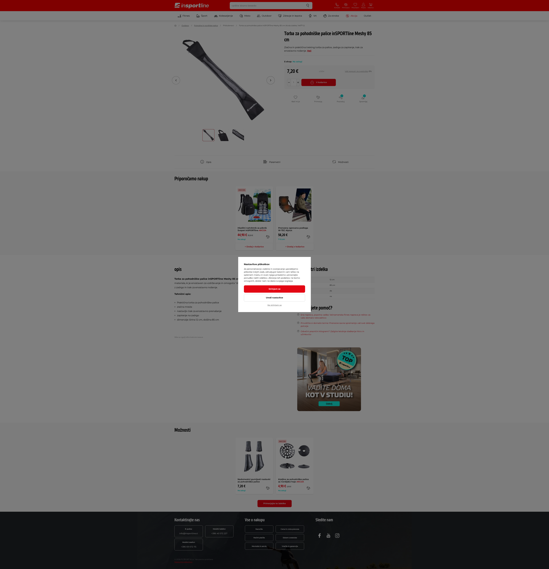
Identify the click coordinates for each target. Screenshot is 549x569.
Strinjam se (275, 289)
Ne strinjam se (274, 305)
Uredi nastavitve (274, 297)
